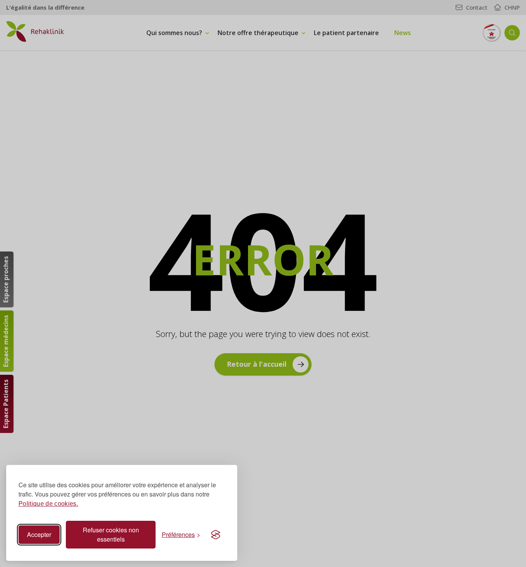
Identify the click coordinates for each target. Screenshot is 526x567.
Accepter (39, 534)
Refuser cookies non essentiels (111, 534)
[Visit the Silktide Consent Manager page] (215, 534)
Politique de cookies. (48, 503)
